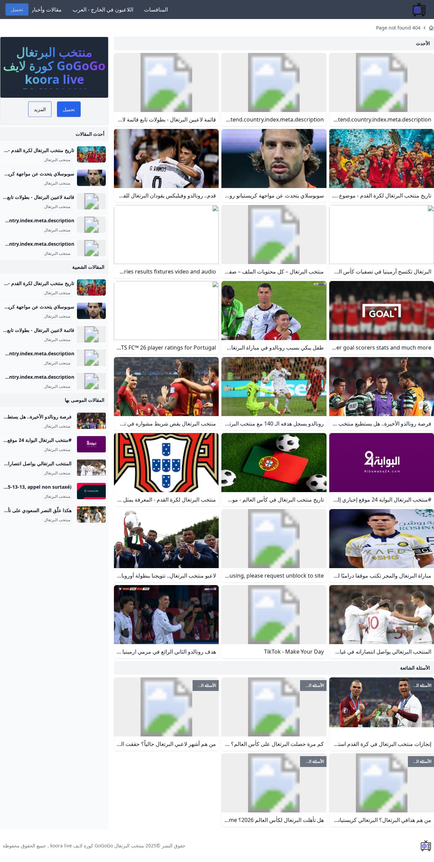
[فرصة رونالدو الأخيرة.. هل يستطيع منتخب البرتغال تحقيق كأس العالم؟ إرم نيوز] (91, 421)
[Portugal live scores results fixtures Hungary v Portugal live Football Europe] (91, 491)
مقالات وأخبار (46, 9)
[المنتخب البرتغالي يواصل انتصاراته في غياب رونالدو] (91, 468)
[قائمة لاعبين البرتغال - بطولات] (91, 201)
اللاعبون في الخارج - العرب (103, 9)
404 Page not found (398, 27)
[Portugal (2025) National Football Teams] (91, 225)
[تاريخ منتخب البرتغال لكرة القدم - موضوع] (91, 154)
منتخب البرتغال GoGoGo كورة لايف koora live (97, 845)
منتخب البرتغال (57, 160)
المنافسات (156, 9)
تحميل (17, 9)
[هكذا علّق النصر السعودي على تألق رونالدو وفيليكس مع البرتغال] (91, 514)
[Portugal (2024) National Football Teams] (91, 248)
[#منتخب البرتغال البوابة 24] (91, 444)
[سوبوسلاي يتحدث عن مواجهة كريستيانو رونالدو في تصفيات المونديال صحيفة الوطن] (91, 178)
